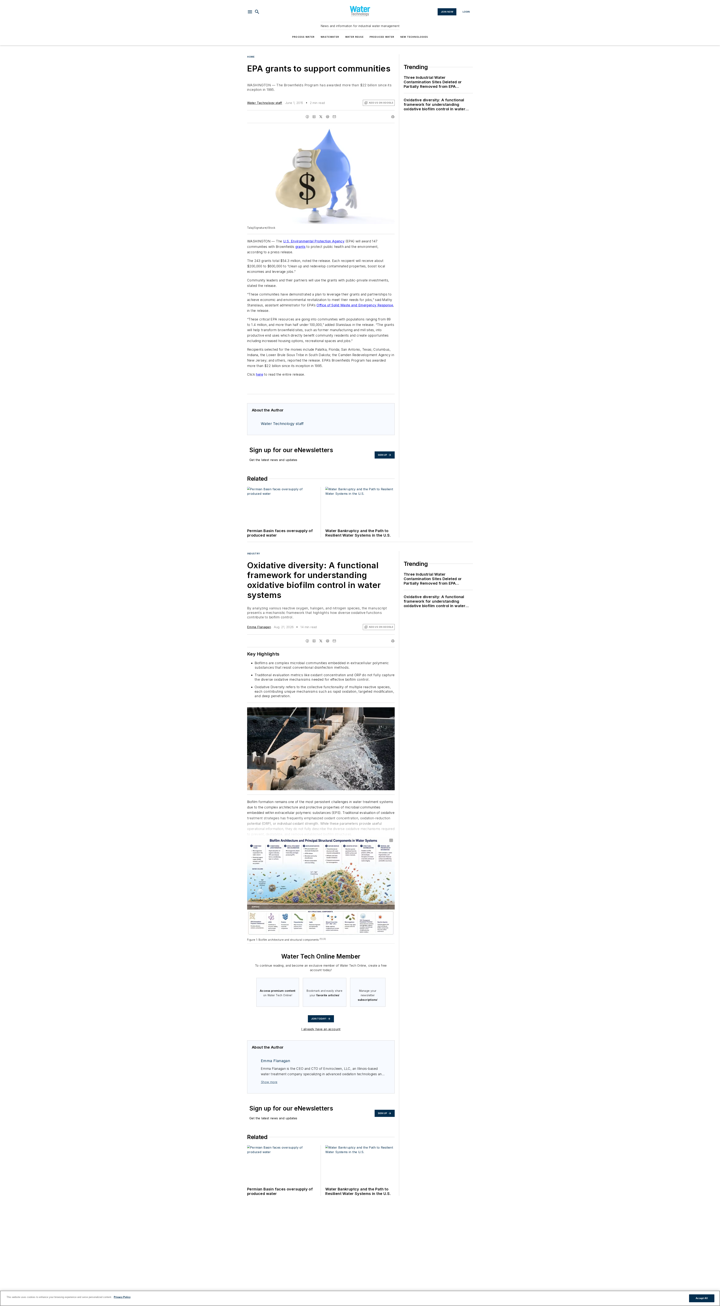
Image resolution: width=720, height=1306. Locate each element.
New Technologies (414, 36)
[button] (250, 12)
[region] (360, 1298)
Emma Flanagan (259, 627)
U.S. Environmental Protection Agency (313, 241)
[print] (393, 117)
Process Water (303, 36)
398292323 (341, 711)
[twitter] (321, 117)
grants (300, 247)
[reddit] (327, 117)
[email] (334, 117)
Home (250, 56)
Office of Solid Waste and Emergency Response (354, 305)
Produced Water (382, 36)
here (259, 374)
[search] (257, 12)
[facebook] (307, 117)
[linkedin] (314, 117)
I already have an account (320, 1029)
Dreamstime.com (379, 711)
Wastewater (330, 36)
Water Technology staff (264, 103)
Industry (253, 553)
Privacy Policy (122, 1297)
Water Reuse (354, 36)
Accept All (702, 1298)
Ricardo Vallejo (360, 711)
